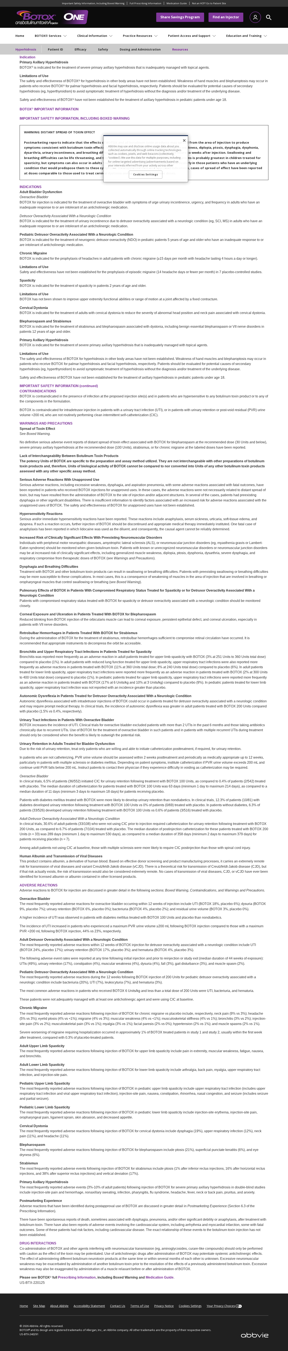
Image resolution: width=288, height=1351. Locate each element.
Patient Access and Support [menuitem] (189, 36)
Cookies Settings (190, 1306)
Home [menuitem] (19, 36)
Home (24, 1306)
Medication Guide (160, 1277)
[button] (269, 17)
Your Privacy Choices (221, 1306)
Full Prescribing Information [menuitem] (145, 3)
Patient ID (55, 49)
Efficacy (80, 49)
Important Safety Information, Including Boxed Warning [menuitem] (93, 3)
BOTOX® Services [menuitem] (48, 36)
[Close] (184, 140)
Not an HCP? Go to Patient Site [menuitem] (209, 3)
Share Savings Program (180, 17)
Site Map (39, 1306)
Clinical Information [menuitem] (92, 36)
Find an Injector (226, 17)
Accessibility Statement (89, 1306)
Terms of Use (139, 1306)
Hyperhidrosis (25, 49)
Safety (103, 49)
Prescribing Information (77, 1277)
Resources (180, 49)
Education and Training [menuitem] (244, 36)
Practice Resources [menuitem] (137, 36)
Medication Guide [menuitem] (177, 3)
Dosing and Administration (140, 49)
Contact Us (117, 1306)
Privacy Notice (164, 1306)
